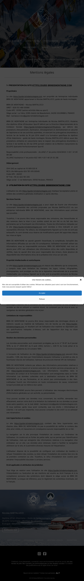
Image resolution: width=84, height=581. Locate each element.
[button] (81, 280)
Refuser (42, 299)
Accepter (42, 293)
